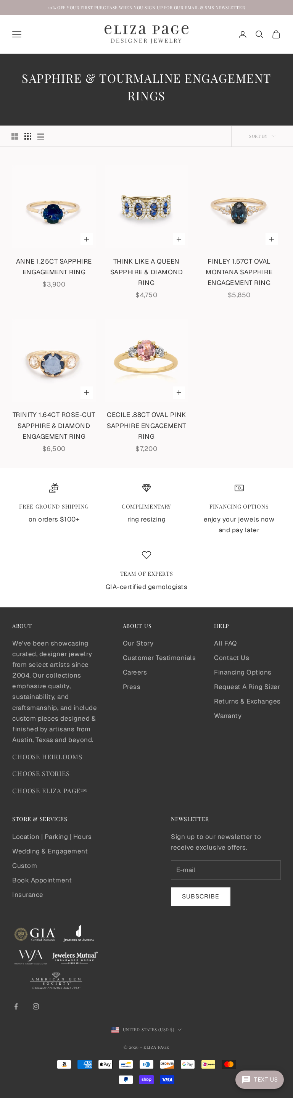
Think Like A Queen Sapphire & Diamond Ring (146, 272)
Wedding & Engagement (50, 851)
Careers (135, 672)
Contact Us (231, 658)
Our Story (138, 643)
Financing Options (243, 672)
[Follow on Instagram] (36, 1006)
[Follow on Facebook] (16, 1006)
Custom (24, 865)
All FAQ (225, 643)
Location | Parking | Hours (52, 836)
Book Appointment (42, 880)
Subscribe (200, 896)
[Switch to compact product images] (40, 136)
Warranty (227, 716)
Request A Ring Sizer (247, 687)
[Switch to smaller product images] (27, 136)
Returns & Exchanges (247, 701)
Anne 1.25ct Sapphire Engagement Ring (54, 266)
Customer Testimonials (159, 658)
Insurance (27, 894)
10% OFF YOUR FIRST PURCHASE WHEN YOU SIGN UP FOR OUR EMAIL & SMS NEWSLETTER (146, 7)
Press (132, 687)
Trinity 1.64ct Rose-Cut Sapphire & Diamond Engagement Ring (54, 425)
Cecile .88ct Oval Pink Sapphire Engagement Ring (146, 425)
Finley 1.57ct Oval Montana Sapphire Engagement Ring (239, 272)
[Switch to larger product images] (14, 136)
